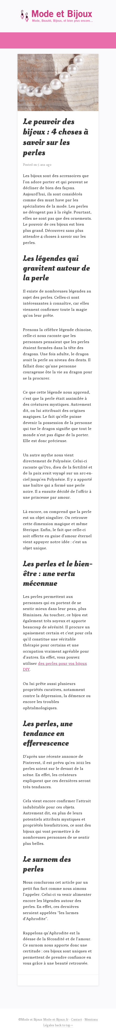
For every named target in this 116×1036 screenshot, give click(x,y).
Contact (76, 1019)
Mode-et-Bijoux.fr (56, 1019)
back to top (63, 1025)
